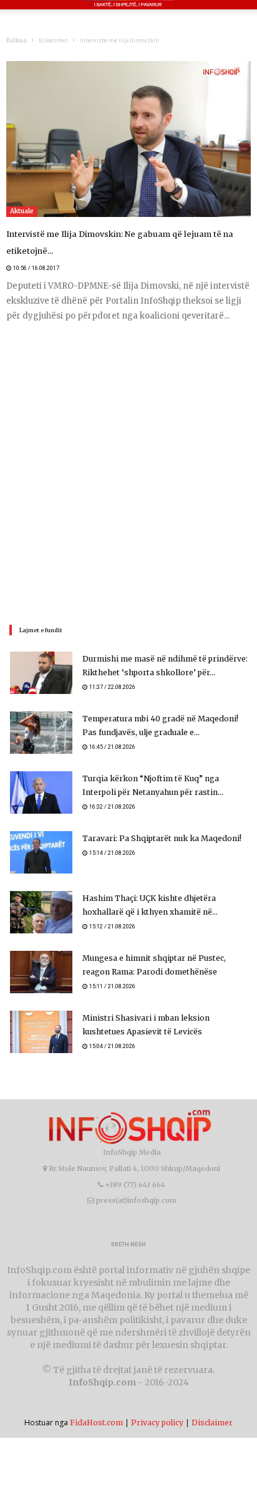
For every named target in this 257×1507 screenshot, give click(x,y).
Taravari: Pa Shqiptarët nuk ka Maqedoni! (160, 838)
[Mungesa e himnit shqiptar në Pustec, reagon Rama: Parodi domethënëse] (41, 972)
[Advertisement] (128, 472)
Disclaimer (212, 1422)
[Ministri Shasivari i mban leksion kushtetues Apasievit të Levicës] (41, 1032)
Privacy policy (157, 1422)
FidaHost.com (96, 1422)
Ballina (16, 40)
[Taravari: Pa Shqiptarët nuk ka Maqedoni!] (41, 852)
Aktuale (22, 211)
